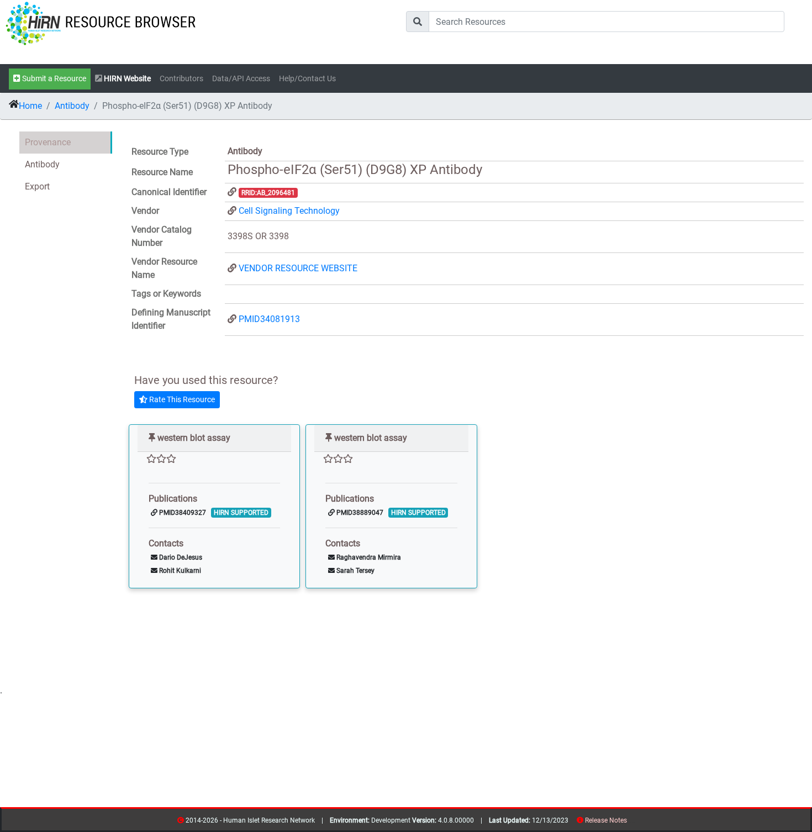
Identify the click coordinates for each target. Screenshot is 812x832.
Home (30, 106)
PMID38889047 (359, 513)
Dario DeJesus (179, 557)
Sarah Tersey (355, 571)
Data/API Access (241, 78)
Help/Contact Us (307, 78)
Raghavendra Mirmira (368, 557)
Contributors (181, 78)
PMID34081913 (269, 319)
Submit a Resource (53, 78)
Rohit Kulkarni (179, 571)
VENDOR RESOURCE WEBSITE (298, 268)
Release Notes (606, 820)
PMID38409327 (181, 513)
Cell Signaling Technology (289, 211)
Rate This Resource (181, 399)
